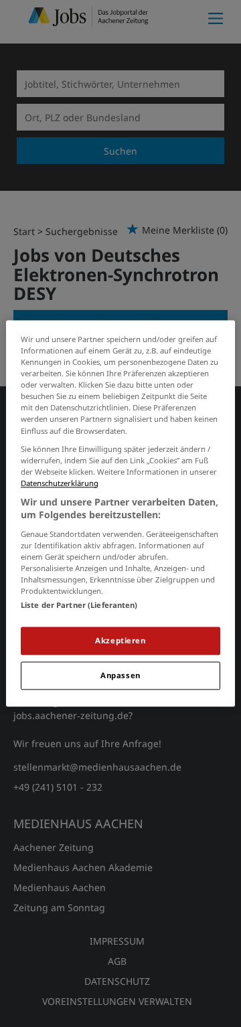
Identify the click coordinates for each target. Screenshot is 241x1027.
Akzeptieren (120, 641)
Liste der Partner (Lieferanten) (79, 606)
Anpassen (120, 676)
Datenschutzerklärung (59, 483)
